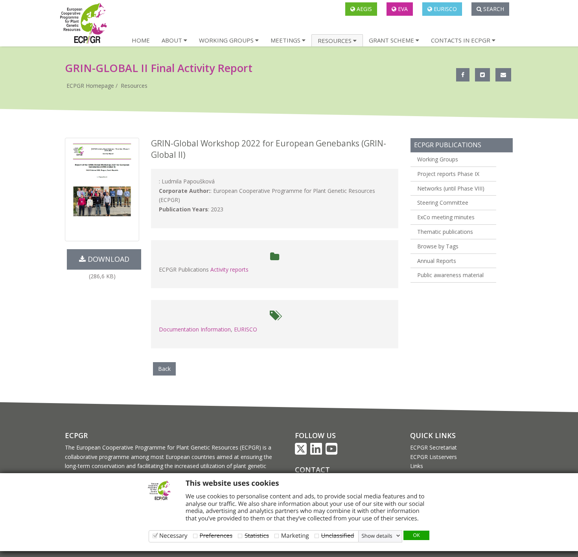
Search (493, 9)
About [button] (173, 40)
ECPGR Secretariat (433, 447)
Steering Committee (442, 202)
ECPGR (76, 435)
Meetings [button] (286, 40)
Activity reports (229, 269)
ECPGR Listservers (433, 457)
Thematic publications (445, 231)
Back (164, 368)
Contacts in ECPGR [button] (461, 40)
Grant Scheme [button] (392, 40)
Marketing (295, 535)
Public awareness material (450, 275)
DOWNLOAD (107, 259)
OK (416, 534)
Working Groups (437, 159)
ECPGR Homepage (90, 85)
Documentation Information (195, 329)
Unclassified (337, 535)
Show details (377, 536)
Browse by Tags (437, 246)
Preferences (216, 535)
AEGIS (363, 9)
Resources (134, 85)
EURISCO (444, 9)
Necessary (173, 535)
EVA (402, 9)
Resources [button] (335, 40)
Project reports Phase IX (448, 174)
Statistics (257, 535)
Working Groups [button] (227, 40)
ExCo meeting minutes (446, 217)
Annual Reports (436, 261)
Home (141, 40)
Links (416, 466)
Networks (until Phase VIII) (450, 188)
